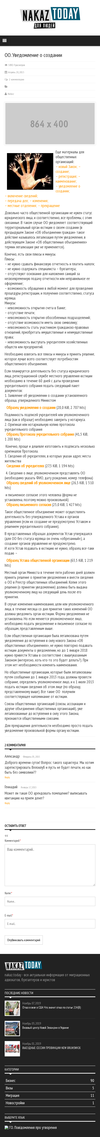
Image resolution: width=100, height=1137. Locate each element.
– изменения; (39, 200)
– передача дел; (17, 200)
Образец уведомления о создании (31, 407)
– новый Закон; (66, 166)
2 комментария (16, 79)
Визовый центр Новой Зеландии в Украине (45, 1028)
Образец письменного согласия (29, 504)
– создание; (68, 169)
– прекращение (49, 205)
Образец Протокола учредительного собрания (40, 434)
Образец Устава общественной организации (38, 560)
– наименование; (68, 179)
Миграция (50, 1095)
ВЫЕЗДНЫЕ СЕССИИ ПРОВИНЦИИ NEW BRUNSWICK (51, 1048)
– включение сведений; (21, 195)
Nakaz (11, 93)
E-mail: (9, 915)
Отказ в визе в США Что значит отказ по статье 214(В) (51, 1007)
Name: (8, 893)
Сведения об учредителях (25, 465)
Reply (7, 777)
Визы (50, 1088)
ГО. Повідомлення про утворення (33, 1127)
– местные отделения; (21, 205)
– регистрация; (67, 176)
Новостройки (50, 1102)
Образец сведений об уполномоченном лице (38, 482)
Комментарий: (13, 841)
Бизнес (50, 1080)
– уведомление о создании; (68, 189)
